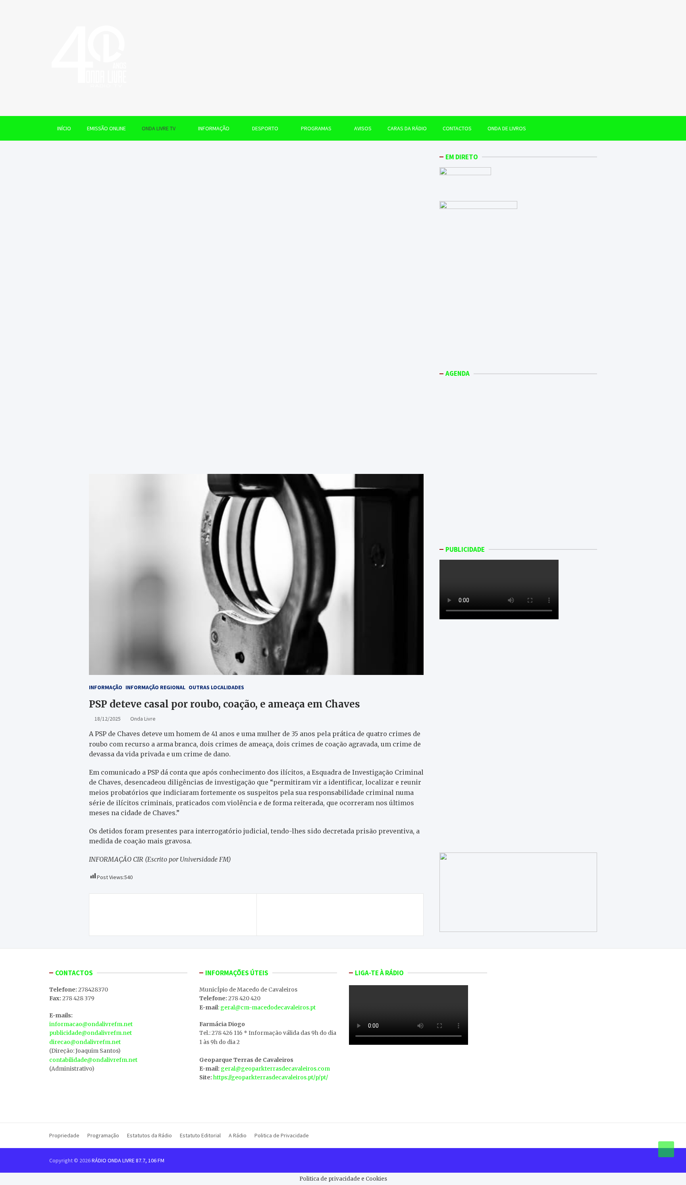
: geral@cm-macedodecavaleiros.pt (267, 1007)
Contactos (457, 128)
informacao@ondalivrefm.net (91, 1024)
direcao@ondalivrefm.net (85, 1042)
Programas (316, 128)
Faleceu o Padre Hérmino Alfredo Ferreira (345, 910)
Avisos (363, 128)
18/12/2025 (107, 718)
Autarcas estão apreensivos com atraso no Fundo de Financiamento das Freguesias (167, 914)
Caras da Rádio (407, 128)
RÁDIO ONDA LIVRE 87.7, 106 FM (128, 1160)
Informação (213, 128)
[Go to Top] (666, 1149)
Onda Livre (143, 718)
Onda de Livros (507, 128)
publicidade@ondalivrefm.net (90, 1032)
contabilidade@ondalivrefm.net (93, 1059)
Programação (103, 1135)
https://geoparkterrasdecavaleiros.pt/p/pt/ (270, 1077)
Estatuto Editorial (200, 1135)
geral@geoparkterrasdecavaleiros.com (275, 1068)
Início (64, 128)
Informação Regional (155, 687)
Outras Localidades (216, 687)
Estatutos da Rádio (149, 1135)
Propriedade (64, 1135)
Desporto (265, 128)
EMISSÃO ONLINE (106, 128)
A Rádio (238, 1135)
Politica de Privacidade (281, 1135)
